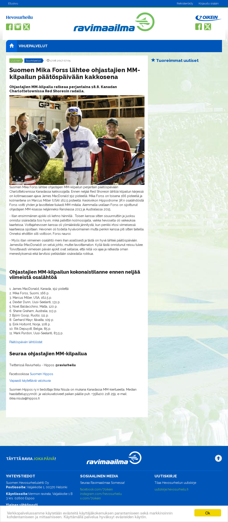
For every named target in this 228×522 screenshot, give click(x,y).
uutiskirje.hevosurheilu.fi (171, 489)
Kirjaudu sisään (209, 3)
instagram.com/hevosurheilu (101, 494)
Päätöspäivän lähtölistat (25, 342)
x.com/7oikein (90, 498)
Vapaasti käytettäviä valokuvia (30, 380)
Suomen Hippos (41, 374)
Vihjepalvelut (33, 46)
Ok (207, 513)
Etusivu (13, 3)
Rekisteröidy (185, 3)
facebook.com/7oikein (96, 489)
